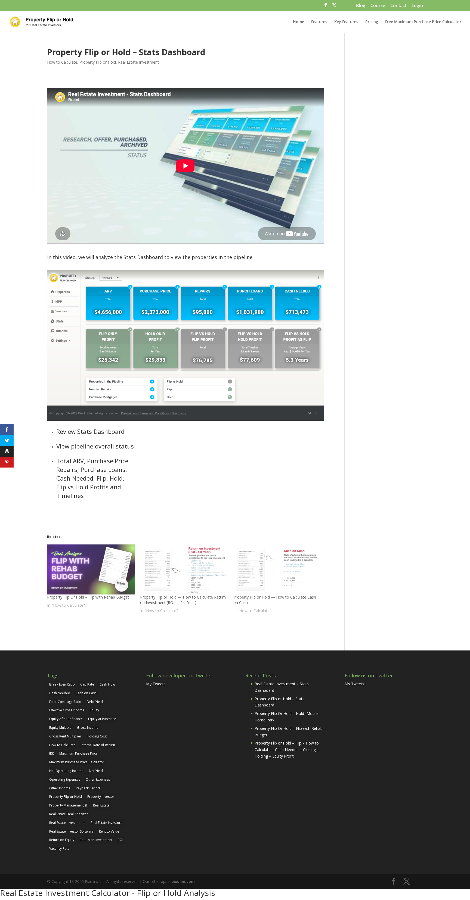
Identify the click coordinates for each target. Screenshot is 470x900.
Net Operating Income (66, 770)
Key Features (346, 22)
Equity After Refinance (66, 719)
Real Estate (101, 805)
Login (417, 5)
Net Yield (96, 770)
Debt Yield (95, 701)
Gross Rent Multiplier (65, 736)
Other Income (59, 788)
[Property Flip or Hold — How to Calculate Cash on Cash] (277, 569)
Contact (398, 5)
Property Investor (100, 796)
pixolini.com (183, 881)
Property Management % (68, 805)
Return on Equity (61, 839)
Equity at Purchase (102, 719)
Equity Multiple (60, 727)
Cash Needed (59, 693)
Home (298, 22)
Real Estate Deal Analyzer (68, 814)
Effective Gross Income (66, 710)
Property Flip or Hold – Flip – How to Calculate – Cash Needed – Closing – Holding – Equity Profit (287, 749)
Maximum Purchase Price (78, 753)
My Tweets (156, 683)
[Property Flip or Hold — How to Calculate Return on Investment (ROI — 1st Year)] (184, 569)
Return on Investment (96, 839)
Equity (94, 710)
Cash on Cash (86, 693)
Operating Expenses (64, 779)
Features (319, 22)
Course (377, 5)
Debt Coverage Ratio (65, 701)
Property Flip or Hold (97, 62)
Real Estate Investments (67, 822)
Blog (360, 5)
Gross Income (87, 727)
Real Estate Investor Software (71, 831)
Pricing (371, 22)
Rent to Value (109, 831)
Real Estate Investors (106, 822)
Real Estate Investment (138, 62)
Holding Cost (97, 736)
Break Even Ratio (62, 684)
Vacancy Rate (59, 848)
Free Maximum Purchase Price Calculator (423, 22)
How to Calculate (62, 62)
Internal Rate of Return (98, 745)
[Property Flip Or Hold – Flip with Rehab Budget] (91, 569)
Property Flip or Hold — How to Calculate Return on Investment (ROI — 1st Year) (183, 599)
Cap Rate (87, 684)
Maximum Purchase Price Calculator (76, 762)
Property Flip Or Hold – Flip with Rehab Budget (88, 597)
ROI (120, 839)
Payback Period (88, 788)
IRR (51, 753)
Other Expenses (98, 779)
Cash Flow (107, 684)
